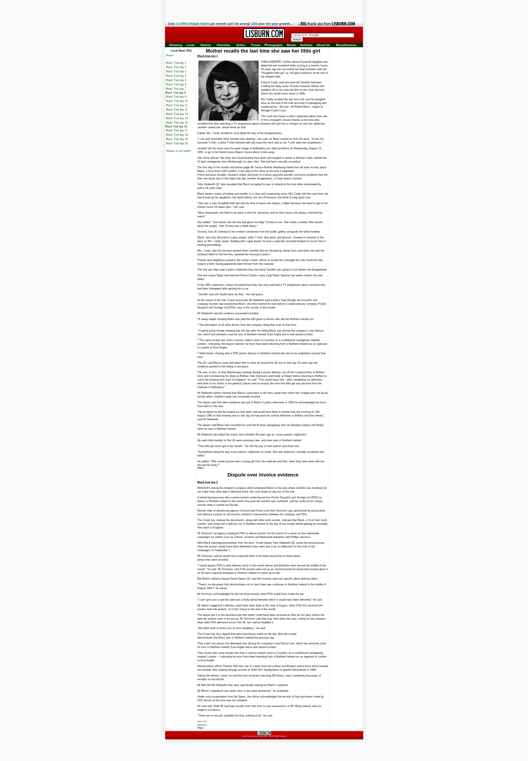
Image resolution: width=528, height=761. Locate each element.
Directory (176, 45)
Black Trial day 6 (176, 84)
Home (169, 55)
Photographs (273, 45)
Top (243, 736)
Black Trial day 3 (176, 71)
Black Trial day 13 (177, 113)
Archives (306, 45)
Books (291, 45)
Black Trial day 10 (177, 100)
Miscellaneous (346, 45)
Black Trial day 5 (176, 80)
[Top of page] (200, 467)
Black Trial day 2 (176, 67)
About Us (323, 45)
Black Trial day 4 (176, 75)
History (205, 45)
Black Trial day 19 (177, 139)
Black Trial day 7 (176, 88)
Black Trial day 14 (177, 118)
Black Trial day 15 (177, 122)
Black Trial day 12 (177, 109)
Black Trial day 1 (176, 62)
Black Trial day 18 (177, 134)
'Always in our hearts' (178, 150)
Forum (255, 45)
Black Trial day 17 (177, 130)
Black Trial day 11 (176, 105)
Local (190, 45)
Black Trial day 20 (177, 143)
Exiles (241, 45)
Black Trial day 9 (176, 96)
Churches (223, 45)
